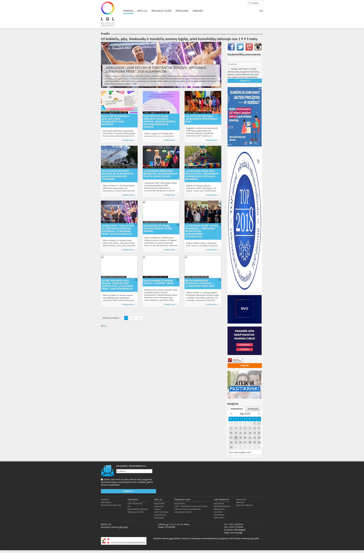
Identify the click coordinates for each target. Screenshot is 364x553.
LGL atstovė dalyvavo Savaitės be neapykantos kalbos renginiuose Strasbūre (117, 175)
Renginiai (219, 518)
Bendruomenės (222, 506)
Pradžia (128, 11)
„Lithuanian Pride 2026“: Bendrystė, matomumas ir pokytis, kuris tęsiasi (160, 174)
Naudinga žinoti (183, 512)
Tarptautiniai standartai (187, 509)
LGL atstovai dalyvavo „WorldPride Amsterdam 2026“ (201, 119)
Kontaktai (106, 502)
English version (244, 505)
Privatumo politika (111, 505)
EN (261, 11)
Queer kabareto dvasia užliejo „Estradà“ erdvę (158, 282)
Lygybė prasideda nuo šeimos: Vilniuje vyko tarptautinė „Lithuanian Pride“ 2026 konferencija (117, 284)
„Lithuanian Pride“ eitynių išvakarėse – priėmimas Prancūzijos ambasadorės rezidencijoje (202, 231)
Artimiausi (253, 408)
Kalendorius (237, 408)
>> (259, 414)
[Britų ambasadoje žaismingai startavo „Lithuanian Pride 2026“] (203, 266)
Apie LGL (142, 11)
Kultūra (218, 512)
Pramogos (219, 509)
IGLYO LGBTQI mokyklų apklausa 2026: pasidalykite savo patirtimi (115, 120)
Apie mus (158, 506)
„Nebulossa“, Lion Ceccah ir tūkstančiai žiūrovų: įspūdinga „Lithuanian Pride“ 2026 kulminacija (155, 70)
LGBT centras (161, 512)
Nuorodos (219, 515)
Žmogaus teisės (162, 11)
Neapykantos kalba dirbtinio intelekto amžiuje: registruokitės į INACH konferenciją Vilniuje (159, 122)
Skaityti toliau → (129, 140)
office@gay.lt (240, 529)
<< (231, 414)
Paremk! (198, 11)
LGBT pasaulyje (135, 504)
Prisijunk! (182, 11)
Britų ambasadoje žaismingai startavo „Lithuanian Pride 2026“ (200, 283)
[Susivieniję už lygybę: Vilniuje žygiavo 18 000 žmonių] (161, 212)
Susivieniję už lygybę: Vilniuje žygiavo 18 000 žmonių (157, 229)
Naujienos (133, 500)
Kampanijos (160, 515)
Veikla (157, 509)
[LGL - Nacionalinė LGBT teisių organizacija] (107, 13)
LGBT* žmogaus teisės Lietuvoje (191, 506)
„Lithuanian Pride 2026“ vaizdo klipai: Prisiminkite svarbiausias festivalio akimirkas (202, 175)
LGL (129, 506)
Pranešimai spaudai (138, 509)
